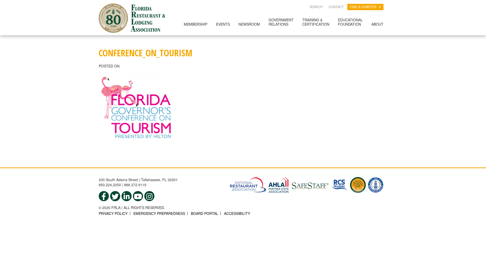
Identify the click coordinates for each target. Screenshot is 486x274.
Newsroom (249, 24)
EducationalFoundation (350, 22)
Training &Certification (315, 22)
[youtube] (138, 196)
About (377, 24)
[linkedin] (127, 196)
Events (223, 24)
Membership (195, 24)
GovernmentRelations (281, 22)
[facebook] (104, 196)
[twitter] (115, 196)
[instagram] (149, 196)
